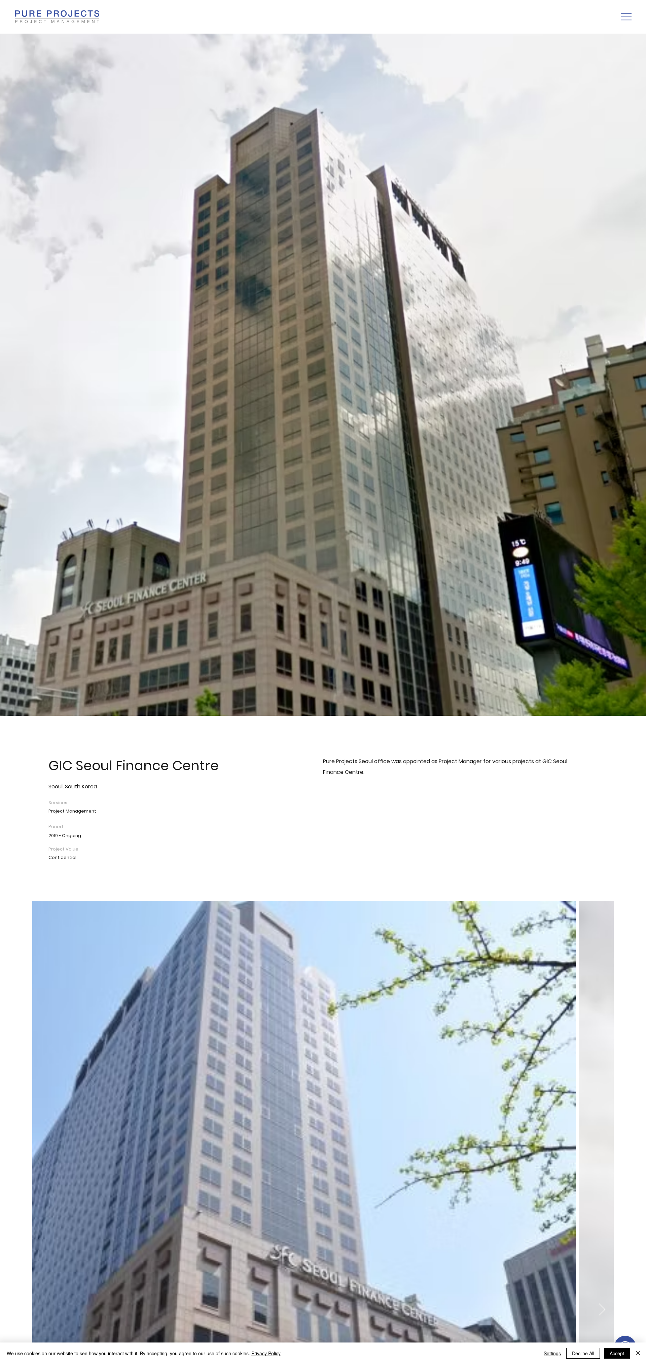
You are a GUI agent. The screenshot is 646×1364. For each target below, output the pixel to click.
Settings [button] (552, 1353)
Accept (617, 1353)
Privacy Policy (266, 1353)
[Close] (638, 1353)
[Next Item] (602, 1310)
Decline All (583, 1353)
